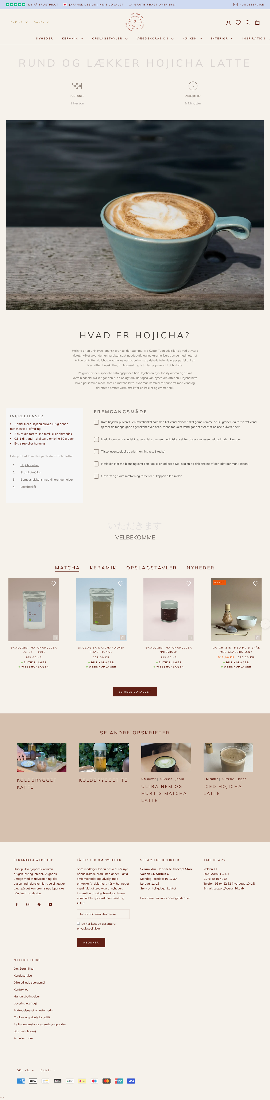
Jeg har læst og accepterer (96, 926)
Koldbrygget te (103, 780)
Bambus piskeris (31, 479)
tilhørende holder (61, 479)
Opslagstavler (108, 38)
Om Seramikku (24, 968)
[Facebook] (16, 904)
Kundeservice (23, 975)
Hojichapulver (29, 465)
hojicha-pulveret (119, 422)
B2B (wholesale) (25, 1031)
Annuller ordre (23, 1038)
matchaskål (144, 422)
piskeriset (176, 439)
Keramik (70, 38)
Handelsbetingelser (27, 996)
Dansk (39, 22)
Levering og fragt (25, 1003)
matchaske (17, 429)
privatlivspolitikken (89, 928)
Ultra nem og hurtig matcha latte (164, 793)
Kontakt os (21, 989)
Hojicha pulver (106, 360)
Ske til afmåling (30, 472)
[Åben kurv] (257, 22)
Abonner (91, 942)
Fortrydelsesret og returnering (34, 1010)
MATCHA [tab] (67, 568)
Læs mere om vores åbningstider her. (165, 898)
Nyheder (44, 38)
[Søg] (248, 22)
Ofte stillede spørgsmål (29, 982)
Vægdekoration (153, 38)
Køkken (190, 38)
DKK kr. (17, 22)
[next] (265, 624)
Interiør (220, 38)
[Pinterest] (38, 904)
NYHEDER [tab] (201, 568)
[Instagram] (27, 904)
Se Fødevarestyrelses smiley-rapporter (40, 1024)
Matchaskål (28, 487)
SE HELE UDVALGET (135, 691)
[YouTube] (49, 904)
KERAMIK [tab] (103, 568)
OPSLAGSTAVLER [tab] (151, 568)
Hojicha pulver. (41, 424)
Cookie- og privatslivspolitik (32, 1017)
